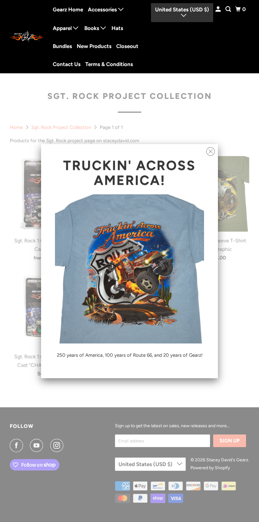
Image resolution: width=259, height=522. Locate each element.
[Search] (228, 9)
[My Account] (218, 9)
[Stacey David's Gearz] (27, 36)
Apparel (63, 28)
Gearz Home (68, 9)
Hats (117, 28)
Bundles (62, 46)
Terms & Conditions (109, 64)
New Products (94, 46)
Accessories (103, 9)
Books (92, 28)
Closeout (127, 46)
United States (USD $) (182, 9)
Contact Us (67, 64)
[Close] (210, 151)
